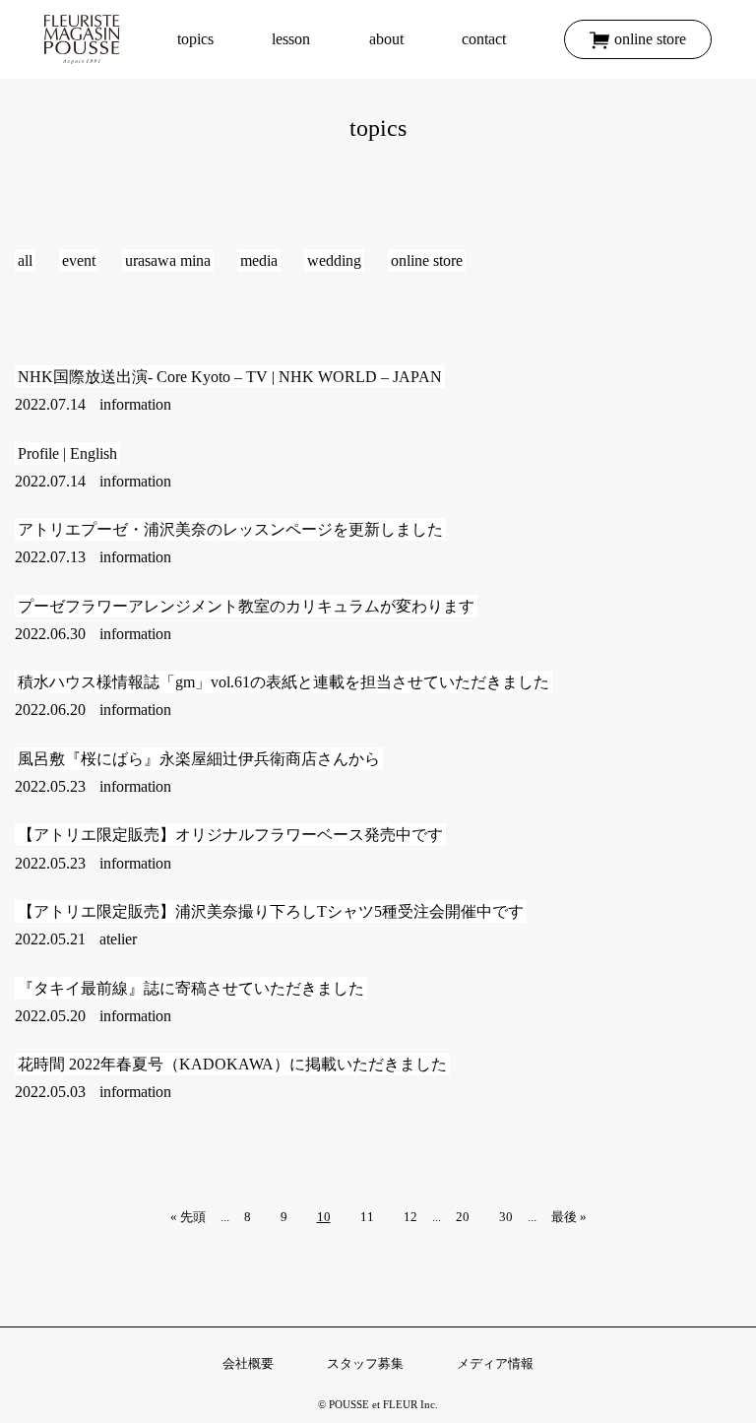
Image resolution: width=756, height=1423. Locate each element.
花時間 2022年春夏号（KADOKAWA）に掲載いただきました (232, 1064)
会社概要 (248, 1363)
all (25, 260)
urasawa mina (168, 260)
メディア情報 (495, 1363)
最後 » (569, 1216)
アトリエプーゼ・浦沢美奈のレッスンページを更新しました (230, 529)
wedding (334, 260)
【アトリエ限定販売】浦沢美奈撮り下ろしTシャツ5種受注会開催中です (271, 911)
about (386, 39)
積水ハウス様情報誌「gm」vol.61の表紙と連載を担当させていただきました (283, 682)
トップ (81, 39)
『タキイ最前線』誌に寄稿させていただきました (191, 988)
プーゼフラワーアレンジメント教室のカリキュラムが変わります (246, 606)
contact (484, 39)
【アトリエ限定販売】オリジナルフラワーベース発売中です (230, 834)
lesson (291, 39)
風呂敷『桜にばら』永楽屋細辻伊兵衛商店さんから (199, 758)
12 (410, 1216)
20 (463, 1216)
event (78, 260)
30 (506, 1216)
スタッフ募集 (365, 1363)
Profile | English (67, 453)
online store (650, 39)
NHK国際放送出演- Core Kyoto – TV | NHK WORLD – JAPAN (230, 376)
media (259, 260)
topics (195, 39)
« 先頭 (188, 1216)
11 (367, 1216)
